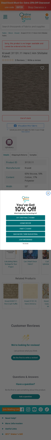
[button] (25, 217)
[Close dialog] (48, 193)
